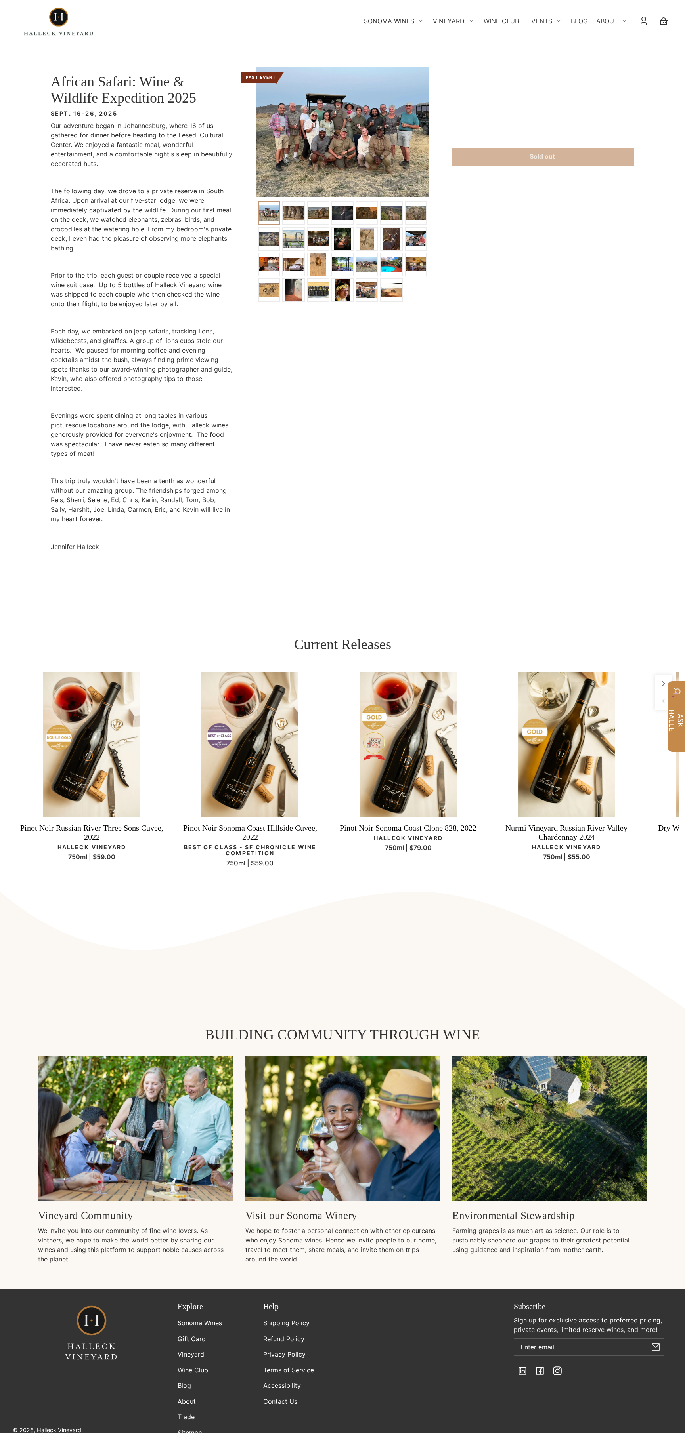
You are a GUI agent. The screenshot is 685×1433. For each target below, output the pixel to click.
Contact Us (280, 1401)
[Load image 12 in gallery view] (367, 239)
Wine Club (193, 1370)
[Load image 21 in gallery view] (416, 264)
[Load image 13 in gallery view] (391, 239)
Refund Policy (283, 1339)
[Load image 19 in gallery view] (367, 264)
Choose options (92, 805)
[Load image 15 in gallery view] (269, 264)
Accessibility (282, 1385)
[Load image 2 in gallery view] (293, 213)
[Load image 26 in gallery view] (367, 290)
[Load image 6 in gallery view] (391, 213)
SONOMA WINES (389, 21)
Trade (186, 1417)
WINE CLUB (501, 21)
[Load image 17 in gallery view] (318, 264)
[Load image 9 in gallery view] (293, 239)
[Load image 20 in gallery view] (391, 264)
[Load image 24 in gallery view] (318, 290)
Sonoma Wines (200, 1323)
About (187, 1401)
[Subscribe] (655, 1347)
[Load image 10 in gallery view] (318, 239)
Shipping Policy (286, 1323)
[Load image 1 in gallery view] (269, 213)
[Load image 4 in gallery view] (342, 213)
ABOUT (607, 21)
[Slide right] (663, 683)
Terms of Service (288, 1370)
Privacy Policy (284, 1354)
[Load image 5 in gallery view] (367, 213)
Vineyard (191, 1354)
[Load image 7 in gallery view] (416, 213)
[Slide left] (663, 701)
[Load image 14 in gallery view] (416, 239)
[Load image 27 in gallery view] (391, 290)
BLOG (579, 21)
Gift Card (192, 1339)
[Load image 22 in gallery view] (269, 290)
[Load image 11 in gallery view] (342, 239)
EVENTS (539, 21)
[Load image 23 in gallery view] (293, 290)
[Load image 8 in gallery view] (269, 239)
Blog (184, 1385)
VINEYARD (449, 21)
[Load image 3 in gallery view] (318, 213)
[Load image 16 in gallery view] (293, 264)
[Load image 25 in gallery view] (342, 290)
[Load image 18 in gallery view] (342, 264)
